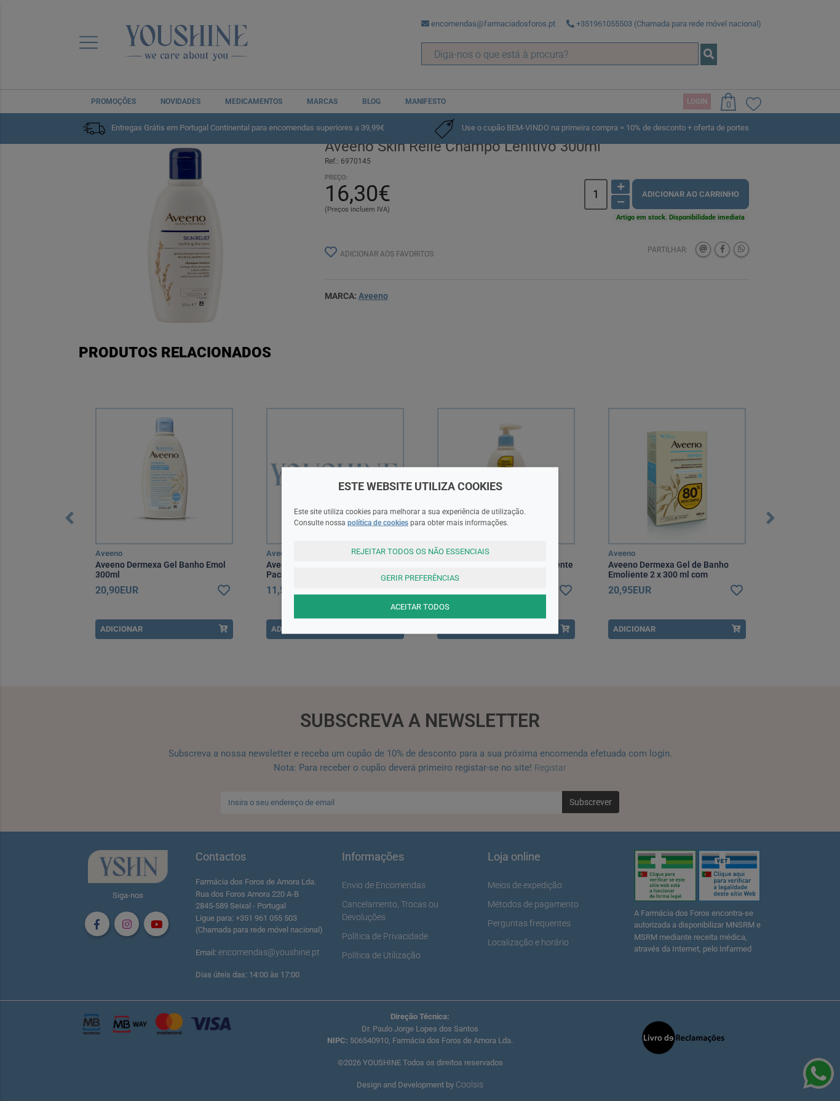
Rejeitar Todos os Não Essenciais (420, 550)
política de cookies (377, 522)
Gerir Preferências (420, 577)
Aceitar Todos (420, 606)
